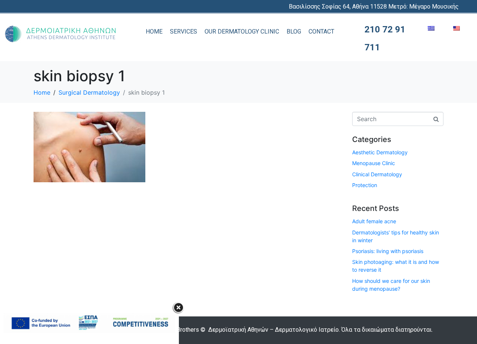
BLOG (294, 31)
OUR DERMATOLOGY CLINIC (242, 31)
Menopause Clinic (373, 163)
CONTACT (321, 31)
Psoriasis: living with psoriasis (387, 251)
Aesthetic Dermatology (380, 152)
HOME (154, 31)
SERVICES (183, 31)
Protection (364, 185)
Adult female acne (374, 221)
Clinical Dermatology (377, 174)
